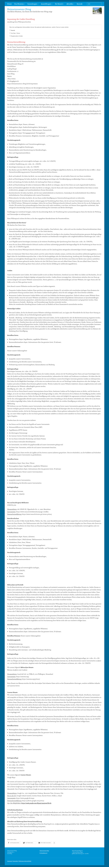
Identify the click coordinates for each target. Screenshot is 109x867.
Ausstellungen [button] (46, 4)
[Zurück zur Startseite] (94, 10)
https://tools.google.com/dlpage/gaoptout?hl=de (36, 803)
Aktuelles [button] (70, 4)
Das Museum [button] (19, 4)
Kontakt (80, 4)
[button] (14, 842)
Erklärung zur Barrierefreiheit (25, 861)
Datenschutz (15, 861)
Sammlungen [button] (32, 4)
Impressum (9, 861)
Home (9, 4)
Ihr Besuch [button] (59, 4)
